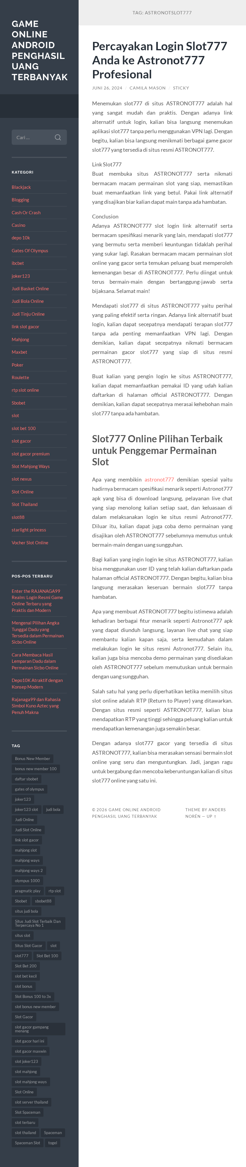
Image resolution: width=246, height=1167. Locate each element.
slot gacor (21, 440)
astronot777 (159, 479)
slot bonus (23, 986)
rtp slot (55, 890)
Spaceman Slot (27, 1142)
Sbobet (19, 402)
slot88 (18, 517)
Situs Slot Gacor (28, 945)
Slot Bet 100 (47, 955)
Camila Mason (148, 88)
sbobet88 (43, 901)
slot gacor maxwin (30, 1051)
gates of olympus (29, 789)
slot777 (21, 955)
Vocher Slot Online (30, 542)
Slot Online (23, 491)
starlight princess (29, 529)
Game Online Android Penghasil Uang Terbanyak (40, 51)
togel (52, 1142)
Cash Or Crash (26, 212)
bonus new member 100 (36, 768)
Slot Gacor (24, 1016)
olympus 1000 (27, 880)
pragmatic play (27, 890)
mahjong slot (26, 850)
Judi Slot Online (28, 829)
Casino (18, 225)
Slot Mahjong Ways (31, 466)
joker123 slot (26, 809)
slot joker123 (26, 1061)
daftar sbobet (26, 779)
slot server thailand (31, 1102)
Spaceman (53, 1132)
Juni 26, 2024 (107, 88)
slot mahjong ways (31, 1081)
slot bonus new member (35, 1006)
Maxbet (19, 352)
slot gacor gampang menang (32, 1029)
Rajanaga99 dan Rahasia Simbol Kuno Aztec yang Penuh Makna (36, 706)
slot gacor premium (31, 453)
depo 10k (21, 237)
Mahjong (20, 339)
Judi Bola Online (28, 301)
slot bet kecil (26, 976)
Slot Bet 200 (26, 966)
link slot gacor (25, 326)
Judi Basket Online (30, 288)
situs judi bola (26, 911)
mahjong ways (27, 860)
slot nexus (22, 478)
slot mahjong (26, 1071)
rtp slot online (25, 390)
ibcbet (18, 263)
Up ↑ (212, 816)
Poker (17, 364)
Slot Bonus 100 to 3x (33, 996)
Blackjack (21, 187)
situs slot (22, 935)
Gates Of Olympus (30, 250)
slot (15, 415)
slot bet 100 (24, 428)
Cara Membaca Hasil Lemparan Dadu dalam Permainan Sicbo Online (35, 661)
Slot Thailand (25, 504)
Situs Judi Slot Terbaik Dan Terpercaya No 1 (38, 923)
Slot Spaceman (27, 1112)
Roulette (20, 377)
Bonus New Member (32, 758)
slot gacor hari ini (29, 1041)
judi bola (53, 809)
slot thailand (25, 1132)
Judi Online (24, 819)
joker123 (21, 276)
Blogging (20, 199)
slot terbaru (25, 1122)
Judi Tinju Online (28, 314)
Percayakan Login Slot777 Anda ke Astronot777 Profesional (159, 60)
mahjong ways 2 (29, 870)
